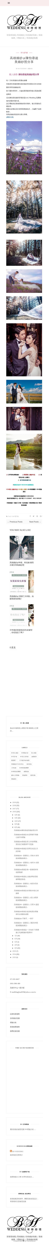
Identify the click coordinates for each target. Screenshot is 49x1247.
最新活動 (32, 775)
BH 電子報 (24, 53)
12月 (16, 815)
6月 (15, 939)
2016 (14, 812)
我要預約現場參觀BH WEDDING (24, 496)
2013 (14, 957)
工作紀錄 (13, 767)
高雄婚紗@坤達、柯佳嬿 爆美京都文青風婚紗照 (22, 563)
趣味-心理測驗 (15, 775)
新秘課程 (24, 775)
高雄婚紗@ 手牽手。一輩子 (23, 918)
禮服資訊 (13, 779)
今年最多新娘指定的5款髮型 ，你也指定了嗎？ (21, 631)
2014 (14, 954)
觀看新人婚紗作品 (29, 474)
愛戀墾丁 (13, 760)
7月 (15, 936)
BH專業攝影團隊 (24, 767)
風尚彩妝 (29, 764)
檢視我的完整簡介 (16, 1155)
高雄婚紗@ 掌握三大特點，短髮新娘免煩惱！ (22, 597)
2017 (14, 809)
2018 (14, 805)
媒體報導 (34, 756)
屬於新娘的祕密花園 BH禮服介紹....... (23, 1129)
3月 (15, 948)
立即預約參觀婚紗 (13, 474)
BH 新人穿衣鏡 (24, 756)
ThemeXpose (31, 1241)
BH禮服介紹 (24, 753)
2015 (14, 951)
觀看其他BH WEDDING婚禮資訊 (24, 485)
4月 (15, 945)
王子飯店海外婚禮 (24, 760)
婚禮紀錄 (26, 771)
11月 (15, 818)
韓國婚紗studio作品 (17, 764)
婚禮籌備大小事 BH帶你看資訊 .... (22, 1177)
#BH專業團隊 (31, 489)
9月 (15, 824)
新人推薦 (33, 753)
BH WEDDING (22, 68)
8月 (15, 827)
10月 (16, 821)
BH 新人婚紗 (14, 753)
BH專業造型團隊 (16, 771)
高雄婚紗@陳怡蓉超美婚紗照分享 (26, 830)
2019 (14, 802)
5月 (15, 942)
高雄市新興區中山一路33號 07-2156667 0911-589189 (24, 498)
